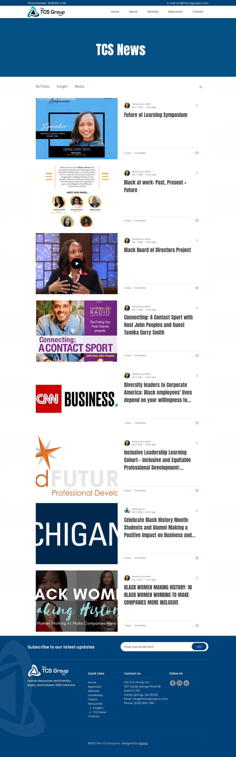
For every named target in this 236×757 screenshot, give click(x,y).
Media (79, 87)
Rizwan (143, 743)
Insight (62, 87)
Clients (92, 699)
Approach (94, 687)
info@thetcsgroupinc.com (192, 3)
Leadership (95, 695)
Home (92, 682)
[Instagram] (179, 683)
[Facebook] (173, 683)
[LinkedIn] (186, 683)
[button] (175, 11)
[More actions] (198, 105)
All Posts (42, 87)
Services (93, 691)
